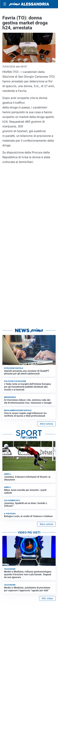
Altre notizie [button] (46, 423)
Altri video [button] (47, 598)
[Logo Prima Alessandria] (29, 4)
